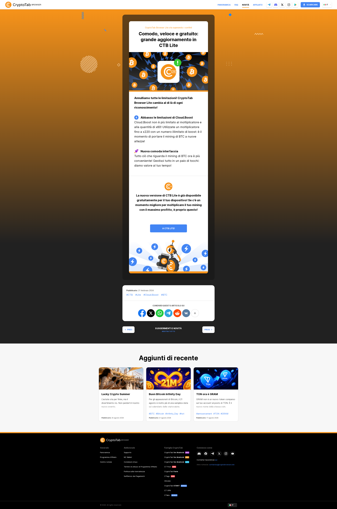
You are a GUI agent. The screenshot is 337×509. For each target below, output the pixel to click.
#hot (182, 413)
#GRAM (224, 413)
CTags (167, 476)
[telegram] (269, 4)
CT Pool (167, 467)
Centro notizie (106, 462)
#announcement (204, 413)
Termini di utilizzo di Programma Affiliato (140, 467)
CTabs (167, 495)
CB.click (167, 481)
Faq (236, 5)
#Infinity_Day (171, 413)
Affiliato (257, 5)
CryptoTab (174, 452)
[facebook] (205, 453)
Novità (245, 5)
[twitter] (282, 4)
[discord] (275, 4)
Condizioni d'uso (130, 462)
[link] (23, 4)
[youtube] (232, 453)
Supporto (127, 452)
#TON (216, 413)
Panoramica (224, 5)
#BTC (152, 413)
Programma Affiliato (108, 457)
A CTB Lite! (168, 228)
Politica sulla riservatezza (134, 471)
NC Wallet (128, 457)
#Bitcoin (160, 413)
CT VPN (167, 490)
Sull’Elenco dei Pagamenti (134, 476)
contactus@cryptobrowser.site (221, 465)
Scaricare (312, 5)
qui (216, 460)
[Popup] (295, 4)
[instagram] (288, 4)
